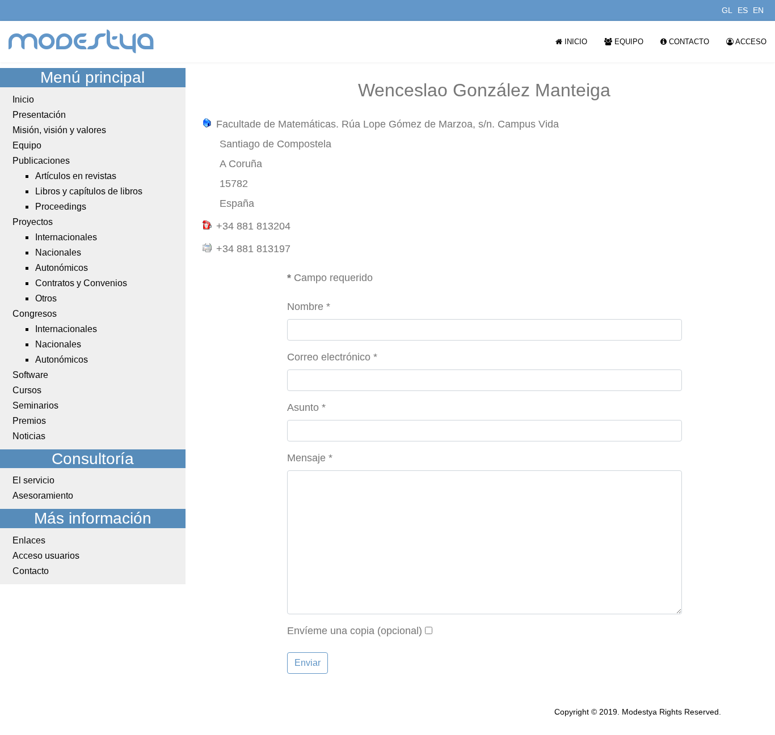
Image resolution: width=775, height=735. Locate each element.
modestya (82, 42)
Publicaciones (41, 160)
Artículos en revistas (75, 176)
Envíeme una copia (330, 630)
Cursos (26, 390)
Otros (46, 298)
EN (758, 10)
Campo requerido (330, 277)
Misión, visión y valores (59, 130)
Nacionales (58, 252)
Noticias (28, 436)
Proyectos (32, 222)
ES (743, 10)
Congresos (34, 313)
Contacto (688, 41)
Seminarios (35, 405)
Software (30, 375)
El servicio (33, 480)
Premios (29, 421)
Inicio (574, 41)
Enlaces (28, 540)
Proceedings (60, 206)
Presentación (39, 115)
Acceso (750, 41)
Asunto (306, 407)
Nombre (308, 306)
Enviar (307, 663)
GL (727, 10)
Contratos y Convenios (81, 283)
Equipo (627, 41)
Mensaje (309, 458)
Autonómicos (61, 268)
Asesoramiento (42, 495)
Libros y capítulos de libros (88, 191)
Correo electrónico (332, 357)
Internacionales (66, 237)
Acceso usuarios (45, 555)
